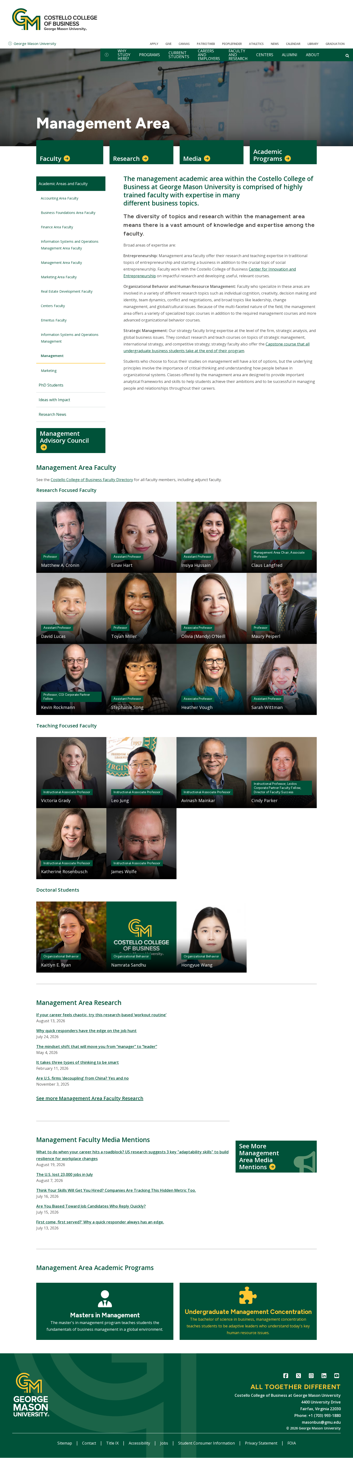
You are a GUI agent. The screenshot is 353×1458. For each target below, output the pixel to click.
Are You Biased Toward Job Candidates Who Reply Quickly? (91, 1206)
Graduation (335, 44)
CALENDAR (293, 44)
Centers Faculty (53, 305)
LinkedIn (324, 1376)
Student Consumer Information (207, 1443)
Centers (264, 54)
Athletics (256, 44)
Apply (154, 44)
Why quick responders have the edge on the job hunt (86, 1030)
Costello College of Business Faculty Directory (92, 479)
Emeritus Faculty (54, 320)
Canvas (184, 44)
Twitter (298, 1376)
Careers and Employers (209, 54)
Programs (149, 54)
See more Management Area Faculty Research (89, 1098)
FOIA (291, 1443)
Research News (52, 414)
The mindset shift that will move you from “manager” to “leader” (96, 1046)
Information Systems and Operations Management (69, 338)
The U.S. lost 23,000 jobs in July (64, 1174)
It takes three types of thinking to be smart (77, 1062)
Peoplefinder (232, 44)
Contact (89, 1443)
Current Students (179, 54)
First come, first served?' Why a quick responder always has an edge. (100, 1222)
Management (52, 355)
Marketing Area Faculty (59, 277)
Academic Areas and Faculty (63, 183)
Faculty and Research (238, 54)
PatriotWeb (206, 44)
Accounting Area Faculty (59, 198)
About (312, 54)
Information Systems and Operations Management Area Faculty (69, 244)
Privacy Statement (261, 1443)
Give (168, 44)
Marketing (48, 370)
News (275, 44)
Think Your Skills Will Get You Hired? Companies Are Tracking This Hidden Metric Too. (116, 1190)
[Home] (55, 19)
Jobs (164, 1443)
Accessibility (140, 1443)
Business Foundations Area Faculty (68, 212)
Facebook (285, 1376)
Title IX (113, 1443)
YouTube (336, 1376)
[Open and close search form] (347, 55)
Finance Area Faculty (57, 227)
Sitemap (65, 1443)
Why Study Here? (124, 54)
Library (313, 44)
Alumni (289, 54)
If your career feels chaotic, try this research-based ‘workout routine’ (101, 1014)
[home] (106, 54)
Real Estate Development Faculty (66, 291)
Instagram (311, 1376)
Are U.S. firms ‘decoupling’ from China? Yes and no (82, 1078)
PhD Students (51, 385)
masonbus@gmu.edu (321, 1422)
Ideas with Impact (54, 399)
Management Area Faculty (61, 262)
